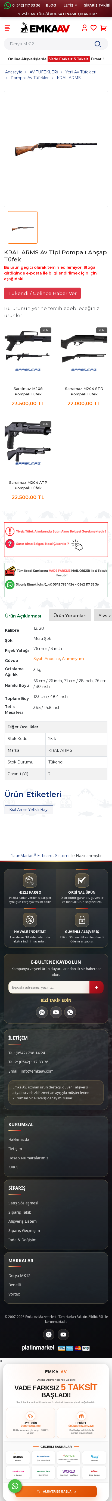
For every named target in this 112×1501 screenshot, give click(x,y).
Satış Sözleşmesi (23, 1202)
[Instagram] (42, 1012)
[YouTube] (56, 1012)
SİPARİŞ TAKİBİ (97, 5)
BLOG (51, 5)
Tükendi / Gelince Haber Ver (42, 293)
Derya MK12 (19, 1275)
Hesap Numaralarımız (28, 1157)
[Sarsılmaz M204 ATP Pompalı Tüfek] (28, 444)
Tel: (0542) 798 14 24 (26, 1052)
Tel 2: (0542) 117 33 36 (28, 1061)
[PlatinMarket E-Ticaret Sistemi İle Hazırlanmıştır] (38, 1348)
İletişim (15, 1148)
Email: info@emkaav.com (31, 1071)
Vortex (14, 1294)
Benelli (14, 1284)
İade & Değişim (22, 1239)
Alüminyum (73, 658)
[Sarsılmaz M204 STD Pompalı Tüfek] (84, 350)
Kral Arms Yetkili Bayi (28, 809)
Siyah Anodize (46, 658)
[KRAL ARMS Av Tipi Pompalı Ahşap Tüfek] (56, 149)
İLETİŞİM (70, 5)
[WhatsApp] (70, 1012)
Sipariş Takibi (20, 1212)
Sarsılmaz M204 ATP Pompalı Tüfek (28, 485)
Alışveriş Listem (22, 1221)
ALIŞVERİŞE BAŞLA (59, 1491)
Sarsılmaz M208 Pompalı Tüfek (28, 391)
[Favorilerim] (93, 28)
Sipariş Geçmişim (24, 1230)
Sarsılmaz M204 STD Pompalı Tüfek (84, 391)
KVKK (13, 1166)
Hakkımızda (18, 1139)
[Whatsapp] (15, 1486)
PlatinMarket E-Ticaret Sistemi (39, 855)
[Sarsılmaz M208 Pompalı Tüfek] (28, 350)
